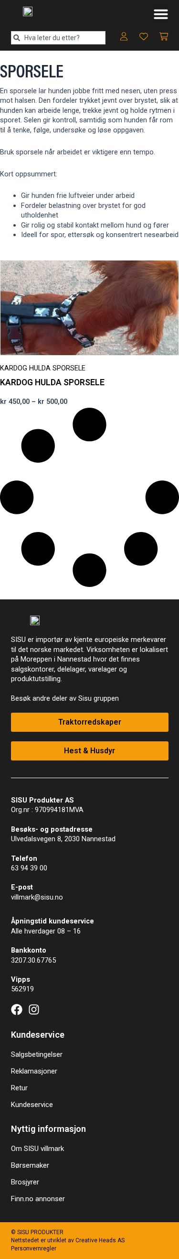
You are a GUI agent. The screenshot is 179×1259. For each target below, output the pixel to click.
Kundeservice (32, 1104)
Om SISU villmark (37, 1148)
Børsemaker (30, 1165)
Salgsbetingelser (37, 1054)
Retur (19, 1088)
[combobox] (58, 37)
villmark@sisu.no (37, 897)
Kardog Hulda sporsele (52, 382)
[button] (160, 14)
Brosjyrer (25, 1182)
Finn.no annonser (38, 1198)
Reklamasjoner (34, 1071)
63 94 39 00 (29, 868)
